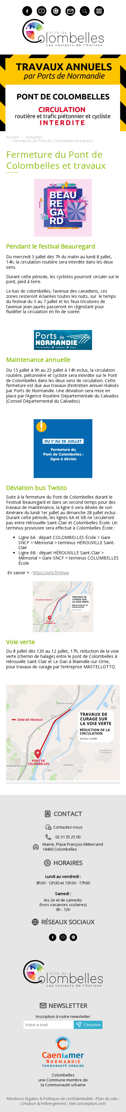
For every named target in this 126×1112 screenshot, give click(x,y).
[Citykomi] (56, 11)
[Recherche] (85, 11)
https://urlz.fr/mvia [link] (51, 572)
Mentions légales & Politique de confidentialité (50, 1098)
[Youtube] (41, 11)
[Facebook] (27, 11)
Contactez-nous (68, 827)
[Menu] (99, 11)
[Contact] (70, 11)
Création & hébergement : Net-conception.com (63, 1103)
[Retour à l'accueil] (62, 986)
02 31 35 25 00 (67, 837)
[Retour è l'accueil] (63, 45)
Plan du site (106, 1098)
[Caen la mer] (63, 1052)
